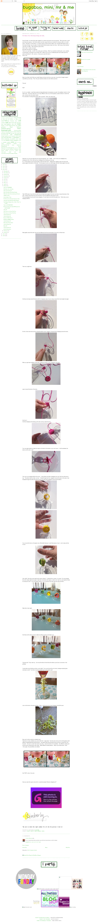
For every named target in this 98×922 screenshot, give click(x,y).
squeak (2, 143)
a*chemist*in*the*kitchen (9, 117)
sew (16, 142)
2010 (4, 235)
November (6, 172)
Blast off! (5, 226)
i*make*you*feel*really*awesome (7, 131)
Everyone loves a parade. (85, 59)
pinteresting (7, 139)
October (5, 174)
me (20, 133)
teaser (13, 145)
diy (15, 122)
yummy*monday (14, 153)
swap (20, 143)
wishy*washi (3, 152)
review (20, 140)
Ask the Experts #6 (7, 216)
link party (12, 133)
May (5, 182)
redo (4, 140)
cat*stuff (19, 119)
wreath (10, 152)
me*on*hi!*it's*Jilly (4, 134)
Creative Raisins (29, 838)
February (6, 230)
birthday (11, 119)
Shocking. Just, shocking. (8, 189)
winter (20, 150)
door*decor (19, 122)
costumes (3, 122)
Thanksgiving (4, 146)
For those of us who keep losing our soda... (12, 198)
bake (6, 119)
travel (2, 149)
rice (1, 142)
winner (16, 150)
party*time (8, 137)
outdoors (17, 136)
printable (13, 139)
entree (13, 124)
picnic (20, 137)
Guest (11, 127)
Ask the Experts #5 (7, 221)
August (5, 177)
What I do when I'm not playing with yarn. (12, 193)
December (6, 171)
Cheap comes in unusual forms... (87, 52)
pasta (12, 137)
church (16, 120)
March (5, 185)
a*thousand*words (17, 117)
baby (4, 119)
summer (15, 143)
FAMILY (19, 124)
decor (10, 122)
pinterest (2, 138)
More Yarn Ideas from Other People (10, 192)
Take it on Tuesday (44, 919)
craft (6, 122)
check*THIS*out (5, 120)
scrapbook (8, 142)
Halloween (19, 127)
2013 (4, 167)
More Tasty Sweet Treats (8, 222)
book (14, 119)
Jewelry (18, 131)
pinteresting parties (7, 229)
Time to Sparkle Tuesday (44, 920)
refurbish (11, 140)
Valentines (16, 149)
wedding (6, 150)
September (6, 176)
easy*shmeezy (7, 124)
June (5, 180)
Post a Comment (25, 845)
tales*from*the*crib (5, 145)
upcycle (7, 149)
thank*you (19, 145)
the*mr (19, 146)
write (15, 152)
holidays (19, 128)
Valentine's (11, 149)
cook (19, 121)
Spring (20, 142)
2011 (4, 234)
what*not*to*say (11, 150)
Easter (2, 124)
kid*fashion (3, 133)
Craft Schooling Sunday (42, 917)
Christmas (12, 120)
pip (10, 138)
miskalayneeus (17, 134)
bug (16, 119)
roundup (4, 142)
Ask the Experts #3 (7, 227)
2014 (4, 166)
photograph (16, 137)
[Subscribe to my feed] (91, 40)
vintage (20, 149)
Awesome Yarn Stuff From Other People (11, 200)
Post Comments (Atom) (32, 850)
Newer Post (24, 847)
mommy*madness (4, 136)
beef (8, 119)
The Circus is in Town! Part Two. (10, 211)
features (2, 125)
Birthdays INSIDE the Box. (9, 219)
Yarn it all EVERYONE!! (8, 205)
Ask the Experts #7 (7, 214)
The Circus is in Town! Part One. (10, 213)
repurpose (16, 140)
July (5, 179)
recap (20, 139)
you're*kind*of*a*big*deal (6, 153)
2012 (4, 169)
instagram (15, 131)
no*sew (10, 136)
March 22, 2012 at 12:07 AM (33, 842)
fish (5, 125)
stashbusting (9, 143)
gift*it (19, 125)
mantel (18, 133)
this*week (16, 147)
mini (11, 134)
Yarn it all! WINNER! (8, 187)
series (12, 142)
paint (20, 136)
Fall (15, 124)
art (1, 119)
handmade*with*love (6, 128)
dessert (13, 122)
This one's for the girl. (8, 190)
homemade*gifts (6, 130)
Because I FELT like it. (8, 217)
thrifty (20, 147)
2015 (4, 164)
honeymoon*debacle (17, 130)
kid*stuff (8, 133)
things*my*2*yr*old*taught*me (7, 147)
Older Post (68, 847)
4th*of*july (3, 117)
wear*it (2, 150)
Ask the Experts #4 (7, 224)
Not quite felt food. (80, 66)
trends (5, 149)
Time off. (5, 209)
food (7, 125)
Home (46, 847)
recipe (2, 140)
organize (13, 136)
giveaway (3, 127)
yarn (20, 152)
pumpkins (17, 138)
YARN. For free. (7, 195)
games (17, 125)
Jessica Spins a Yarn (7, 197)
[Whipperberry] (77, 889)
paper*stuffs (3, 137)
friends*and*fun (12, 125)
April (5, 184)
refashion (7, 140)
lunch (16, 133)
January (5, 232)
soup (18, 142)
